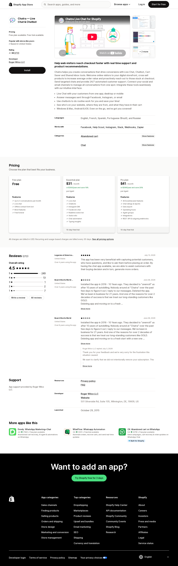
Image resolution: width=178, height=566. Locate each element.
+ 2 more (143, 51)
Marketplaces (81, 510)
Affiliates (143, 532)
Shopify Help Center (116, 505)
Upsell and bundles (84, 521)
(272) (16, 53)
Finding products (50, 510)
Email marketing (82, 526)
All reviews (36, 297)
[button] (34, 433)
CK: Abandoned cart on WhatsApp (144, 429)
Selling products (49, 516)
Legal (141, 537)
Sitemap (72, 557)
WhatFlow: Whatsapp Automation (89, 429)
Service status (145, 543)
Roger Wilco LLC (17, 62)
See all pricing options (103, 239)
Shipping (78, 537)
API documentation (116, 510)
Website (85, 397)
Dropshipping (81, 505)
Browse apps (121, 4)
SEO (76, 532)
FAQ (83, 385)
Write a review (18, 297)
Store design (48, 526)
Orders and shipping (52, 521)
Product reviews (82, 516)
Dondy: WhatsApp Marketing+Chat (34, 429)
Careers (142, 510)
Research (111, 532)
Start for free (159, 4)
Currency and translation (87, 543)
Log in (142, 4)
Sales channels (49, 505)
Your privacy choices (91, 557)
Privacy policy (88, 381)
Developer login (17, 557)
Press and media (147, 521)
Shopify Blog (112, 526)
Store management (51, 537)
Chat (83, 145)
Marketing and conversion (55, 532)
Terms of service (38, 557)
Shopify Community (116, 516)
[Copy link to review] (75, 255)
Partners (142, 526)
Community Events (116, 521)
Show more (85, 309)
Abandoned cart (89, 136)
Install (27, 70)
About (141, 505)
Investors (143, 516)
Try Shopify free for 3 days (89, 478)
